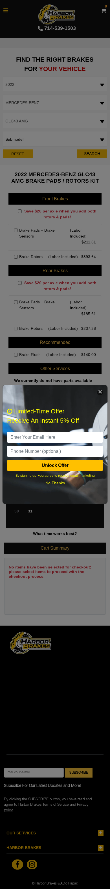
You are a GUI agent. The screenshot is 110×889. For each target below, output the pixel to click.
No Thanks (55, 483)
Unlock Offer (55, 465)
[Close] (100, 392)
